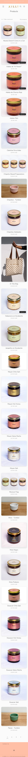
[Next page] (20, 737)
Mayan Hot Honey (14, 404)
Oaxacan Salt (14, 702)
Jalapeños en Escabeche (14, 348)
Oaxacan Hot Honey (14, 638)
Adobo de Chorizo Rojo (14, 92)
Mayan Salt (14, 468)
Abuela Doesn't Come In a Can (14, 41)
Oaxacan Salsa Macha (14, 670)
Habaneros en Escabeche (14, 316)
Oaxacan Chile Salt (14, 606)
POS (11, 756)
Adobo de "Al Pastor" (14, 67)
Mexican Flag (14, 492)
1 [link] (7, 737)
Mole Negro (14, 550)
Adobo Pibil (14, 118)
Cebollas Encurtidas (14, 150)
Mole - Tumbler (14, 518)
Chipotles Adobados (14, 232)
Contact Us (6, 744)
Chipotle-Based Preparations (14, 174)
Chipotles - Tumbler (14, 200)
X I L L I (8, 756)
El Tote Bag (14, 284)
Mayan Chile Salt (14, 372)
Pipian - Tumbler (14, 728)
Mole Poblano (14, 582)
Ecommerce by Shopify (20, 756)
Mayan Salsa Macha (14, 436)
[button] (3, 6)
